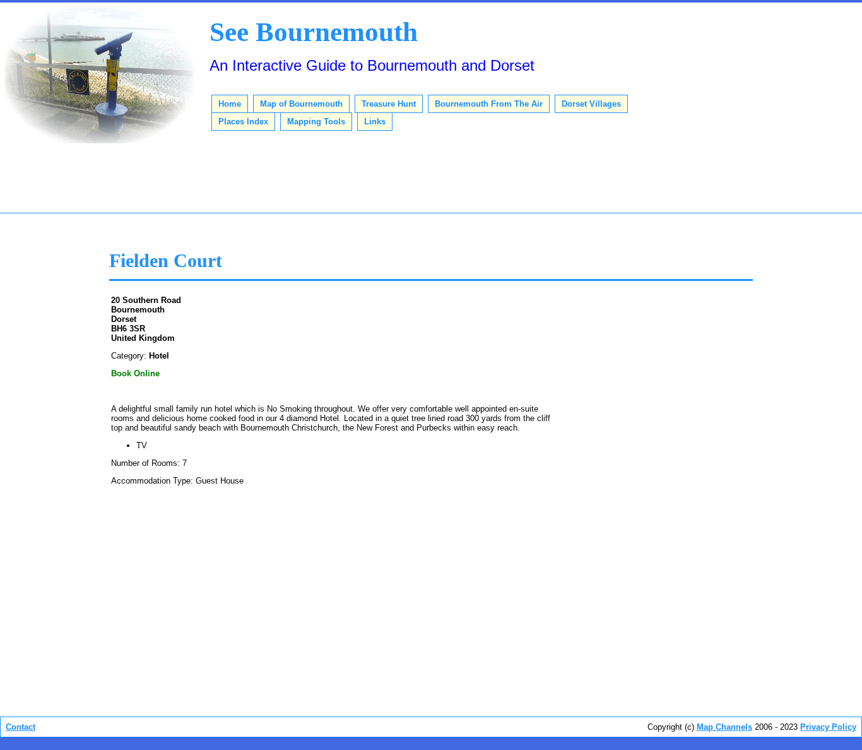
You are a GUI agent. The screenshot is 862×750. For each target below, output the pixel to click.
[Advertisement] (431, 180)
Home (229, 104)
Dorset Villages (591, 104)
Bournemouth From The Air (489, 104)
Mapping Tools (316, 121)
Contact (20, 727)
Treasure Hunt (389, 104)
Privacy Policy (828, 727)
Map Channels (724, 727)
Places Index (243, 121)
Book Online (135, 373)
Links (375, 121)
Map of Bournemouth (301, 104)
